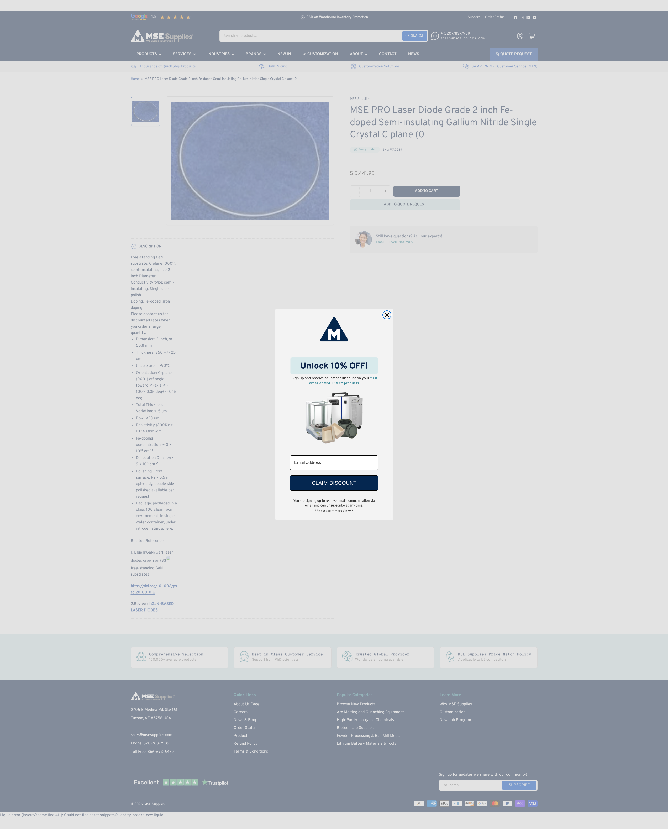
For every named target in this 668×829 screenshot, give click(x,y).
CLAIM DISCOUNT (334, 483)
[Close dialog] (387, 315)
